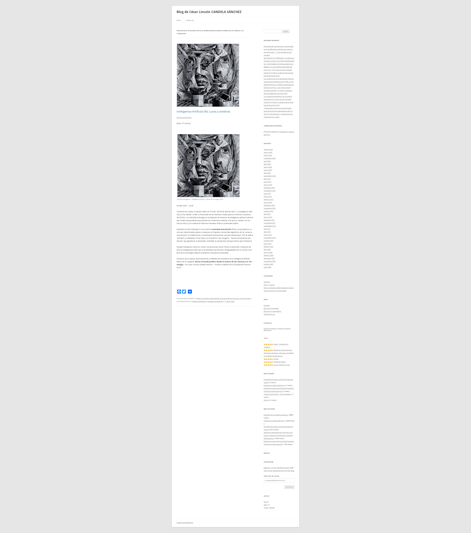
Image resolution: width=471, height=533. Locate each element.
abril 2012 (267, 214)
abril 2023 (267, 164)
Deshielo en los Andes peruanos (276, 415)
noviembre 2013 (270, 191)
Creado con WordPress (185, 523)
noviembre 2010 (270, 238)
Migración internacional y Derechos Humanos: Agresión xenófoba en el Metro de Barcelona (279, 353)
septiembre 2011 (270, 226)
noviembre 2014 (270, 176)
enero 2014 (268, 185)
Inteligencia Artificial (214, 301)
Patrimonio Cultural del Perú (274, 385)
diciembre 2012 (269, 205)
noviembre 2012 (270, 208)
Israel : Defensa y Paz (282, 365)
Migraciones (267, 330)
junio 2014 (267, 182)
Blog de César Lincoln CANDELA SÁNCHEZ (209, 12)
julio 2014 (267, 179)
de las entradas (271, 308)
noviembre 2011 (270, 223)
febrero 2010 (268, 246)
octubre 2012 (268, 211)
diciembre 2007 (269, 258)
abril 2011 (267, 232)
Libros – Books (269, 285)
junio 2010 (267, 244)
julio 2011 (267, 229)
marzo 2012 (268, 217)
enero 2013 (268, 202)
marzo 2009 (268, 252)
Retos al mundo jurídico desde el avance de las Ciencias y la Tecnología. (223, 298)
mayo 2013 (268, 196)
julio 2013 (267, 193)
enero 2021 (268, 170)
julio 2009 (267, 249)
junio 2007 (267, 267)
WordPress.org (269, 314)
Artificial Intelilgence (199, 301)
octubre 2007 (268, 264)
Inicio (179, 20)
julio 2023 (267, 161)
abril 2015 (267, 173)
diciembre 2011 (269, 220)
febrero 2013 (268, 199)
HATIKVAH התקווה (280, 362)
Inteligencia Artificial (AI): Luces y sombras (203, 111)
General (267, 282)
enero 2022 (268, 167)
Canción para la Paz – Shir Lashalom (277, 394)
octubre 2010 (268, 241)
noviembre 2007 (270, 261)
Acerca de (190, 20)
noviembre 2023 (270, 158)
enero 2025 (268, 155)
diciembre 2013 (269, 188)
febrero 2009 (268, 255)
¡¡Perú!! (276, 359)
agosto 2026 (268, 149)
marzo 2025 (268, 152)
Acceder (267, 305)
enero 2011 (268, 235)
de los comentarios (272, 311)
